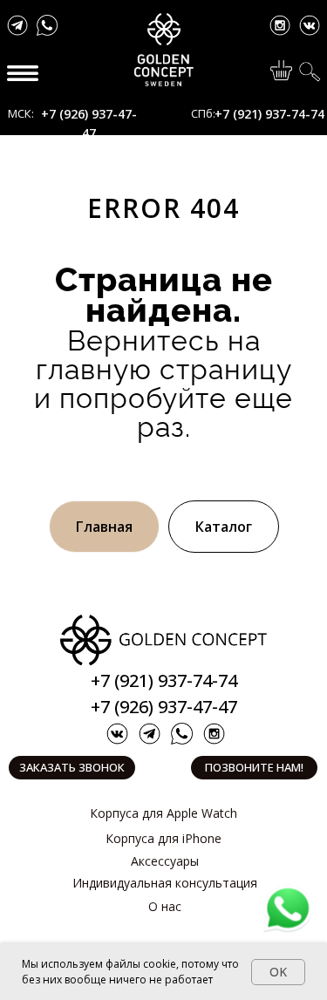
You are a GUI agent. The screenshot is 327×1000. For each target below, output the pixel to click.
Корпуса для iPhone (163, 838)
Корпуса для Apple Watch (163, 813)
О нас (164, 906)
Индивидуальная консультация (164, 882)
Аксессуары (165, 861)
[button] (72, 767)
